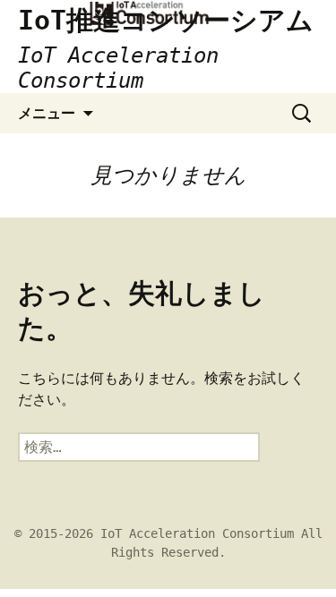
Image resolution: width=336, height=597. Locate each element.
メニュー (46, 113)
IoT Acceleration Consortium (197, 533)
